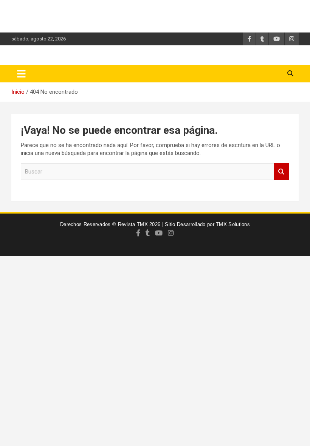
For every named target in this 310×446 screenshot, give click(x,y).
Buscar (281, 171)
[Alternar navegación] (21, 73)
